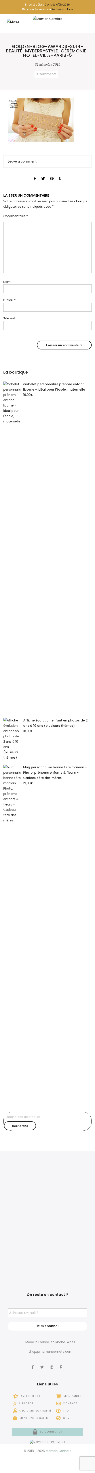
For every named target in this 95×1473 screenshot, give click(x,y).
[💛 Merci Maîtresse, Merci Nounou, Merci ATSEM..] (70, 1255)
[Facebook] (33, 1364)
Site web (9, 318)
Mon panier (72, 1396)
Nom (8, 282)
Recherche (20, 1126)
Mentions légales (33, 1418)
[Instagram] (52, 1364)
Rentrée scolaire (62, 9)
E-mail (9, 300)
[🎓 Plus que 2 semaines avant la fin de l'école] (70, 1220)
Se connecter (50, 1431)
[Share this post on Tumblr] (60, 174)
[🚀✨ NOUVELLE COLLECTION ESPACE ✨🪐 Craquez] (70, 1185)
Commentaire (15, 216)
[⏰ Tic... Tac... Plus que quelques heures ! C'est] (24, 1220)
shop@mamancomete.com (50, 1351)
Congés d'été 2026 (57, 4)
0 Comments (46, 74)
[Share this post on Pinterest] (52, 174)
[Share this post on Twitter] (43, 174)
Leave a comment (22, 161)
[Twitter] (42, 1364)
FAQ (65, 1410)
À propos (26, 1403)
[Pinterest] (61, 1364)
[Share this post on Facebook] (35, 174)
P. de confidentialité (35, 1410)
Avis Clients (30, 1396)
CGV (66, 1418)
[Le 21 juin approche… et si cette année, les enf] (24, 1255)
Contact (69, 1403)
